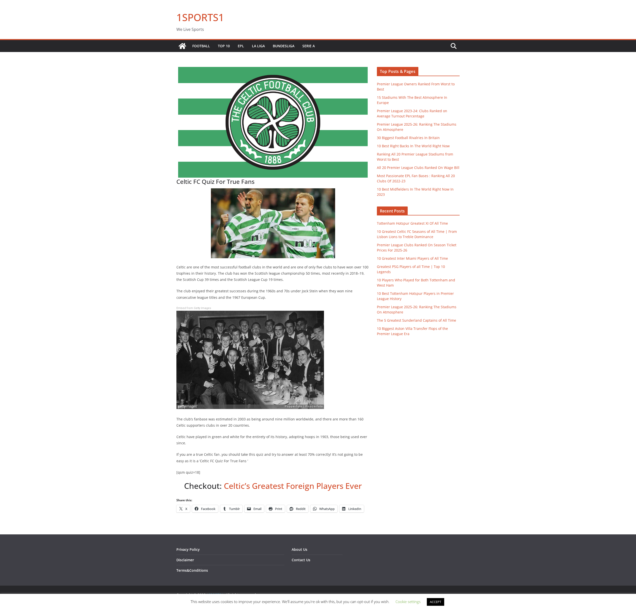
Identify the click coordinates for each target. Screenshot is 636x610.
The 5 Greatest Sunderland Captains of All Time (416, 320)
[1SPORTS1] (182, 46)
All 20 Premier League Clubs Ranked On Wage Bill (418, 167)
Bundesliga (283, 46)
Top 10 (224, 46)
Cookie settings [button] (408, 601)
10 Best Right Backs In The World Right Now (413, 146)
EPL (241, 46)
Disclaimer (185, 560)
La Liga (258, 46)
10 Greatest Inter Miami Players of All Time (412, 258)
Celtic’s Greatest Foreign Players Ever (293, 485)
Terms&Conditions (192, 570)
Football (201, 46)
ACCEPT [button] (435, 602)
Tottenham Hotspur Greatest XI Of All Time (412, 223)
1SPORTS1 (200, 17)
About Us (299, 549)
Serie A (308, 46)
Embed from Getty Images (193, 308)
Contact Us (301, 560)
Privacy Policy (188, 549)
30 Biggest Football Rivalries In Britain (408, 137)
